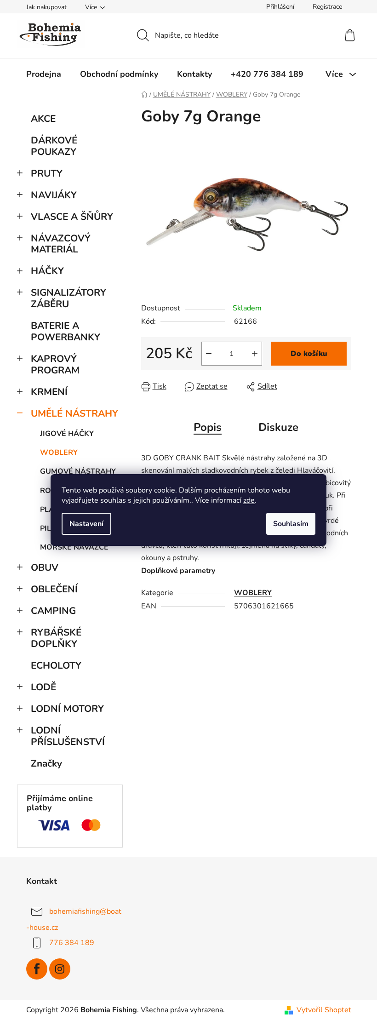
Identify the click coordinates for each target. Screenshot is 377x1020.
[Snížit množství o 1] (209, 353)
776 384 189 (71, 943)
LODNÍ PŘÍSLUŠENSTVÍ (68, 736)
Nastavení (86, 524)
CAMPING (53, 610)
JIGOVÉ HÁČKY (67, 434)
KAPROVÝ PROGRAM (55, 364)
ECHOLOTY (56, 665)
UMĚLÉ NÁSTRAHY (74, 413)
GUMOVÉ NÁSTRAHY (78, 471)
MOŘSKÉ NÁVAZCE (74, 547)
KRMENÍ (49, 391)
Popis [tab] (208, 427)
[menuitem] (43, 74)
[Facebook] (36, 969)
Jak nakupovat (46, 7)
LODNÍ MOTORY (67, 708)
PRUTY (47, 173)
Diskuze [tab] (278, 427)
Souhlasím (290, 524)
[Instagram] (59, 969)
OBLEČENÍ (54, 589)
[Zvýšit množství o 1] (255, 353)
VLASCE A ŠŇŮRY (72, 216)
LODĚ (43, 687)
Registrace (327, 6)
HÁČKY (47, 270)
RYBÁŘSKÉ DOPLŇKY (56, 638)
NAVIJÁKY (54, 195)
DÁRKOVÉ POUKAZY (54, 146)
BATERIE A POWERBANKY (65, 331)
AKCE (43, 118)
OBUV (44, 567)
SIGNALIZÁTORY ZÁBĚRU (68, 298)
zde (249, 500)
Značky (46, 763)
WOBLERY (59, 452)
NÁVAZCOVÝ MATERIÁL (61, 244)
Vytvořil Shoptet (324, 1010)
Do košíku (309, 354)
